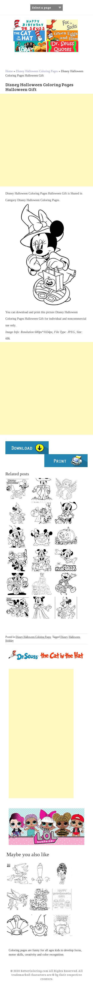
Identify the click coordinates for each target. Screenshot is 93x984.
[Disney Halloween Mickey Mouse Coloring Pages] (66, 560)
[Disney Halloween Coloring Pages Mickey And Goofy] (17, 560)
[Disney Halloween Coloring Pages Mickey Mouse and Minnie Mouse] (17, 607)
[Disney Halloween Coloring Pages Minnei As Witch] (17, 536)
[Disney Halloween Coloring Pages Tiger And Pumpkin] (42, 513)
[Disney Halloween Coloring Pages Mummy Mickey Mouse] (17, 584)
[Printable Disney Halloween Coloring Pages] (66, 607)
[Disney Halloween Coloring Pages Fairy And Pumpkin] (66, 489)
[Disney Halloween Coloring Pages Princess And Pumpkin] (42, 584)
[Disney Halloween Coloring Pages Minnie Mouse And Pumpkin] (17, 513)
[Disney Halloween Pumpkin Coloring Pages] (66, 536)
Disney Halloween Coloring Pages (37, 71)
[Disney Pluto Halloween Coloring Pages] (17, 489)
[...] (19, 875)
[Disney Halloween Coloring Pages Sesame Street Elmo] (66, 584)
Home (9, 71)
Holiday (9, 640)
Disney (63, 636)
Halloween (74, 636)
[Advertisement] (46, 140)
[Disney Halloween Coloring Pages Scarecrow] (42, 489)
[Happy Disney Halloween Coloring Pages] (66, 513)
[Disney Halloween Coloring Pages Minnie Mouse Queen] (42, 607)
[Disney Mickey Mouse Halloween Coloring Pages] (42, 536)
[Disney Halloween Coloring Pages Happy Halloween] (42, 560)
